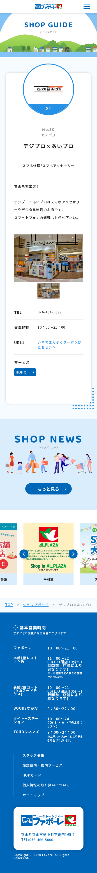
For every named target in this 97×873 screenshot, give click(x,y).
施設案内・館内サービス (43, 765)
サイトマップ (33, 795)
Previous (23, 553)
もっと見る (48, 489)
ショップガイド (35, 604)
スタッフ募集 (33, 755)
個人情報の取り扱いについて (46, 785)
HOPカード (32, 775)
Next (73, 553)
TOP (9, 604)
